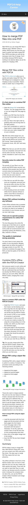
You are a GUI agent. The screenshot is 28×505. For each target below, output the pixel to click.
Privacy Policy (14, 497)
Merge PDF (13, 107)
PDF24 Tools (12, 494)
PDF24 (5, 494)
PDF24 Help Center (14, 6)
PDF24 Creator (14, 305)
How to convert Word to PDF (12, 486)
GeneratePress (14, 502)
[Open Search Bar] (25, 14)
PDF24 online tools (10, 76)
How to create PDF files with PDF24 (14, 484)
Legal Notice (21, 494)
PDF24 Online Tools (19, 482)
